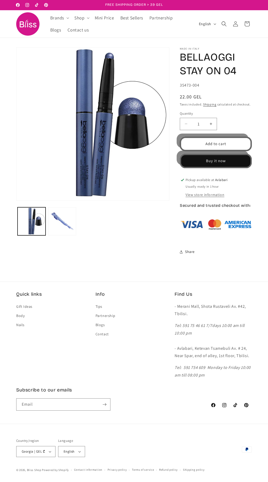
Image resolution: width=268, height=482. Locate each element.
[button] (59, 18)
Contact (102, 334)
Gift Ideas (24, 306)
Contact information (88, 470)
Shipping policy (194, 470)
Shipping (209, 104)
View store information (205, 194)
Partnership (105, 315)
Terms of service (143, 470)
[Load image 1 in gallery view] (32, 221)
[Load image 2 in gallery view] (62, 221)
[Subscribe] (104, 404)
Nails (20, 324)
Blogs (100, 324)
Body (20, 315)
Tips (99, 306)
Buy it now (216, 160)
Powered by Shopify (55, 470)
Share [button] (190, 251)
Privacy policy (117, 470)
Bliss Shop (34, 470)
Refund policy (168, 470)
